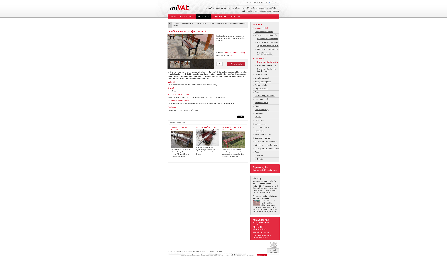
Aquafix (260, 155)
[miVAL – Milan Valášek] (180, 7)
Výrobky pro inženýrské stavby (267, 148)
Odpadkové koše (261, 89)
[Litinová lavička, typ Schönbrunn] (182, 139)
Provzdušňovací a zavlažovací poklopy (265, 54)
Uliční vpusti (259, 120)
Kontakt (235, 17)
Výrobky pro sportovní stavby (266, 141)
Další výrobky (260, 124)
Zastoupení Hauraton (263, 138)
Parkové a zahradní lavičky (218, 23)
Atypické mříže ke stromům (267, 46)
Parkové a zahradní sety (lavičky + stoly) (266, 70)
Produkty (203, 17)
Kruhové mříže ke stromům (267, 39)
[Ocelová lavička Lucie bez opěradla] (233, 139)
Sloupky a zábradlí (262, 78)
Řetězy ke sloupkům (263, 82)
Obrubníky (259, 113)
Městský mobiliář (187, 23)
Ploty (257, 92)
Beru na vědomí (261, 255)
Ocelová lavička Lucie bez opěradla (231, 128)
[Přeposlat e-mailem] (251, 2)
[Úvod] (240, 2)
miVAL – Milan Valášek (189, 251)
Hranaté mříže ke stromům (267, 42)
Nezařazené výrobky (263, 134)
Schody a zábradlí (262, 127)
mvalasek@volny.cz (264, 235)
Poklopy (258, 117)
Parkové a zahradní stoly (266, 65)
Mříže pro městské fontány (267, 49)
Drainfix (260, 159)
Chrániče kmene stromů (264, 32)
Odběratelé (220, 17)
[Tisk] (247, 2)
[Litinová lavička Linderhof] (207, 137)
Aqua (257, 152)
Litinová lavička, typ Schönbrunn (179, 128)
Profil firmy (187, 17)
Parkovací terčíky (261, 110)
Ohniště (258, 106)
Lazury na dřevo (261, 74)
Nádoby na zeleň (261, 99)
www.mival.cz (263, 237)
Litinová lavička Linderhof (207, 127)
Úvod (173, 17)
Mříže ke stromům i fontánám (266, 35)
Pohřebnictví (259, 131)
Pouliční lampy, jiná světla (264, 96)
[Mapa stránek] (243, 2)
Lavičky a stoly (201, 23)
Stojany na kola (261, 85)
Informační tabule (261, 103)
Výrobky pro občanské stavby (266, 145)
